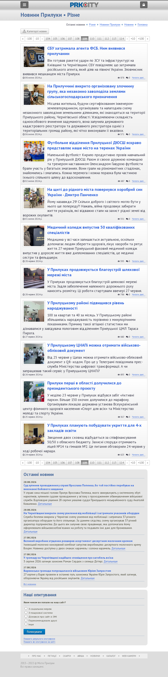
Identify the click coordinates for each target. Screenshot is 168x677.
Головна (143, 24)
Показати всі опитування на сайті (39, 641)
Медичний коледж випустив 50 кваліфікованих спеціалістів (91, 230)
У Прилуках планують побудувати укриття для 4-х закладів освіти (94, 428)
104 (48, 38)
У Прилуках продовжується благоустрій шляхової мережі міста (93, 272)
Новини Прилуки (110, 24)
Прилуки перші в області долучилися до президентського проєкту (84, 385)
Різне (92, 24)
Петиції (52, 656)
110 (92, 38)
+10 (133, 38)
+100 (141, 38)
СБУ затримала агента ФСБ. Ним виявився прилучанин (86, 51)
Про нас (36, 656)
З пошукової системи (40, 612)
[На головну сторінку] (84, 6)
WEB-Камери (129, 656)
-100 (29, 38)
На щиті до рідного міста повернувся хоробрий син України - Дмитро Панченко (94, 192)
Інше (31, 624)
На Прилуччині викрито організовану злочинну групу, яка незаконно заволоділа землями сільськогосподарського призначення (90, 91)
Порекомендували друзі (42, 620)
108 (77, 38)
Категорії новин (37, 31)
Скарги (67, 656)
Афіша (80, 656)
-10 (37, 38)
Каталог (111, 656)
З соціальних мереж (40, 608)
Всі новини (30, 584)
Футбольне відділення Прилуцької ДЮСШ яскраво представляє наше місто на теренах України (94, 145)
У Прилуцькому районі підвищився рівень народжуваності (85, 305)
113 (114, 38)
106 (62, 38)
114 (121, 38)
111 (99, 38)
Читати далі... (138, 77)
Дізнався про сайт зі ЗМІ (42, 616)
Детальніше (45, 504)
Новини (129, 24)
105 (55, 38)
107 (70, 38)
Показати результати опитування (39, 638)
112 (107, 38)
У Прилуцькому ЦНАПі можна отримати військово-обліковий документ (94, 347)
